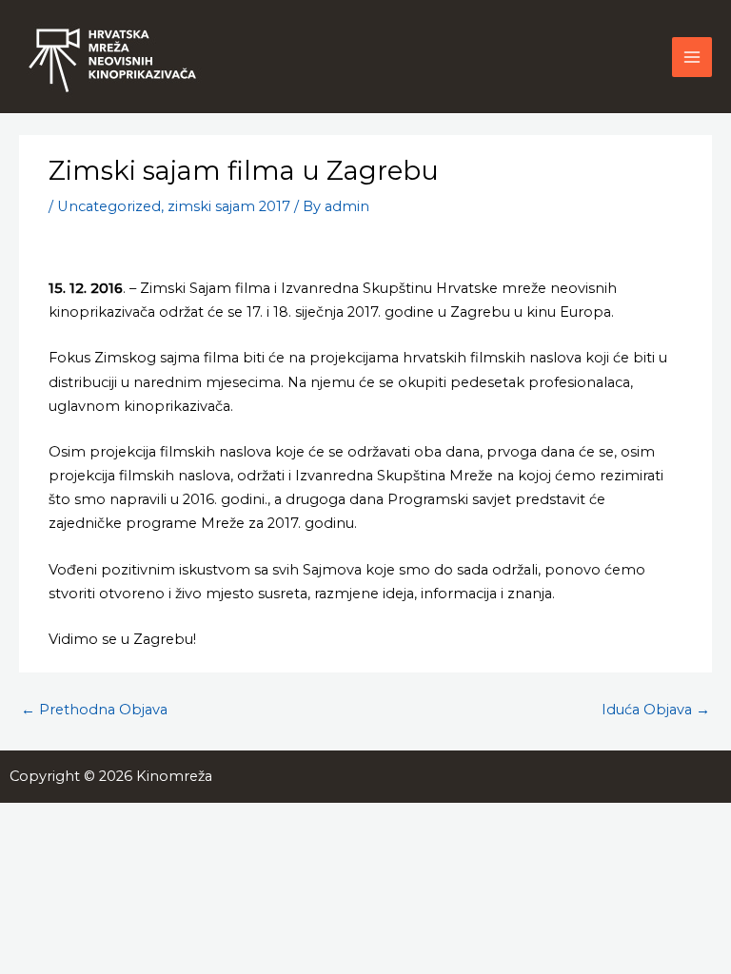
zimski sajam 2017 (229, 206)
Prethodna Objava (94, 709)
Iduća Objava (656, 709)
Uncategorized (109, 206)
